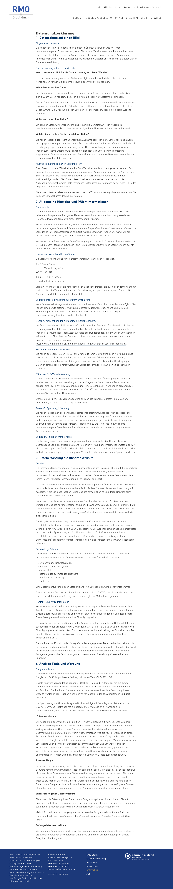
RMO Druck (75, 17)
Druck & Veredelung (99, 17)
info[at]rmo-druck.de (65, 869)
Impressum (92, 866)
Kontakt (118, 7)
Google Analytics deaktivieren (103, 807)
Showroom (157, 17)
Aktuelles (108, 7)
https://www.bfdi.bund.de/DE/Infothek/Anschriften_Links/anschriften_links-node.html (81, 344)
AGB (88, 873)
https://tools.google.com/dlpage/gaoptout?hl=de (102, 788)
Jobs (99, 7)
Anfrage (127, 7)
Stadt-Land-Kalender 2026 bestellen (148, 7)
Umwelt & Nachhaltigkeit (131, 17)
